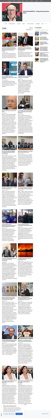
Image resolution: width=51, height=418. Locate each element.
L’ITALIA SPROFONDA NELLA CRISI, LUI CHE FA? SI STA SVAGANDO (9, 341)
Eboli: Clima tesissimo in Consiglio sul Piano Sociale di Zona (25, 152)
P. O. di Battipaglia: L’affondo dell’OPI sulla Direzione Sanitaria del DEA (44, 33)
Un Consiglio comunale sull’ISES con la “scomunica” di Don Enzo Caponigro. (25, 111)
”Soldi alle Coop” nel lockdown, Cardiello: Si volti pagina (25, 77)
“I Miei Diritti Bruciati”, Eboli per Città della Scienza (25, 259)
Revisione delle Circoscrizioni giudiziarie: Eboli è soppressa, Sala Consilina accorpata (8, 298)
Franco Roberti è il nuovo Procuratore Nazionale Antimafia (25, 225)
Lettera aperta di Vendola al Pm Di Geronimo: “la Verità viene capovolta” (25, 381)
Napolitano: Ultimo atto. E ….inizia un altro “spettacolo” (9, 188)
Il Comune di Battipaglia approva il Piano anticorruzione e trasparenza (9, 259)
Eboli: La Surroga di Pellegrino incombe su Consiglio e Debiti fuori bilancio (8, 152)
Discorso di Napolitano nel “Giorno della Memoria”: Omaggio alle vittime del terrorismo (25, 298)
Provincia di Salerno (30, 23)
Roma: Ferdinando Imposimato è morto (9, 111)
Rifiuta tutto (12, 413)
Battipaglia (38, 23)
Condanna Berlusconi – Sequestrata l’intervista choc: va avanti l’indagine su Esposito (9, 225)
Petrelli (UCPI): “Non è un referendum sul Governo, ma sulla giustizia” (9, 77)
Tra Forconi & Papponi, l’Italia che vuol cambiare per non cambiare (25, 188)
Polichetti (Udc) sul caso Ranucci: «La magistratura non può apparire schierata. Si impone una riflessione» (44, 54)
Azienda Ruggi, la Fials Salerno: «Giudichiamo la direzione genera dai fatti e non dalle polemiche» (44, 60)
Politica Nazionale (12, 23)
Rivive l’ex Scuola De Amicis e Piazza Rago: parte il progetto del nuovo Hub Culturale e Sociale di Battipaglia (44, 48)
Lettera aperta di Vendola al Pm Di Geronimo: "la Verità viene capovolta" (9, 381)
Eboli (43, 23)
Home (6, 23)
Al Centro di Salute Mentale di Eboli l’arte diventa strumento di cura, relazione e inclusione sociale (9, 49)
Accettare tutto (19, 413)
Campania (18, 23)
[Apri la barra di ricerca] (46, 23)
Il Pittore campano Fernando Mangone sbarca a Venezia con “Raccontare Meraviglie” (44, 38)
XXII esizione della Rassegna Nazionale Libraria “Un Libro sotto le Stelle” (44, 43)
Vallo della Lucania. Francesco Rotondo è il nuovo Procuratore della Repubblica (25, 48)
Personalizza (6, 413)
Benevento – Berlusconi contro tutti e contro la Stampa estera (25, 341)
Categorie (31, 27)
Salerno (23, 23)
